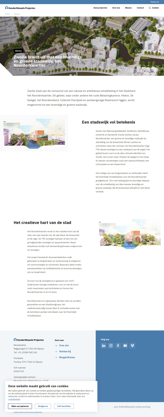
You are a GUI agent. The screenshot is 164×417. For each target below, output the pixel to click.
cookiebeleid (14, 399)
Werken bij (155, 2)
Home (7, 14)
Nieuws (17, 14)
